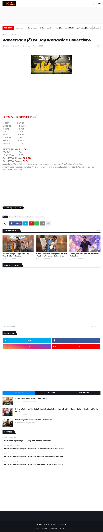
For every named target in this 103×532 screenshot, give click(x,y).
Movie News (40, 217)
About (44, 528)
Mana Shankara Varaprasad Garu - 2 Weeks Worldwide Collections (34, 448)
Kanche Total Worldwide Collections (31, 398)
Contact (53, 528)
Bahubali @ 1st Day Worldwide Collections (33, 420)
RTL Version (64, 528)
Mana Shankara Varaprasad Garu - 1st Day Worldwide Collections (51, 255)
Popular (18, 392)
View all (97, 230)
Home (5, 35)
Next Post (95, 326)
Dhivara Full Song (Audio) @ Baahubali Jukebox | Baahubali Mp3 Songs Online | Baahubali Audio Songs (56, 410)
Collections (29, 217)
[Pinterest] (31, 223)
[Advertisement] (51, 95)
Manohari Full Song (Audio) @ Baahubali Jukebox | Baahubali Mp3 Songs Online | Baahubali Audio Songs (58, 28)
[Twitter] (25, 223)
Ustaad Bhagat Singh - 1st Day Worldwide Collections (16, 255)
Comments (84, 392)
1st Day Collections (17, 35)
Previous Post (9, 326)
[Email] (42, 223)
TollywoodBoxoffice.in (59, 524)
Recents (51, 392)
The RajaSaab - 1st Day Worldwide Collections (84, 255)
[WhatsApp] (36, 223)
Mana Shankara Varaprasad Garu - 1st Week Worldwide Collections (34, 456)
